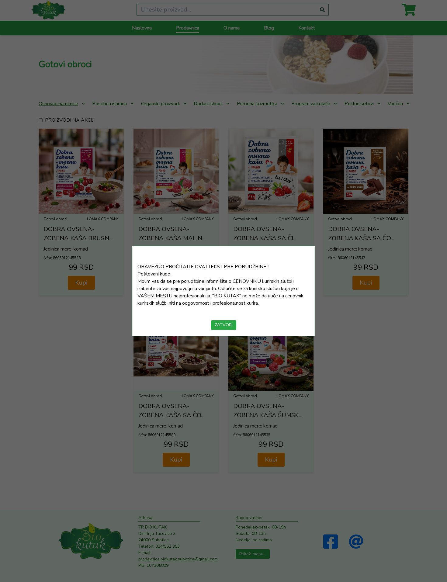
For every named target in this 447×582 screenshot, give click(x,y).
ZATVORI (224, 325)
